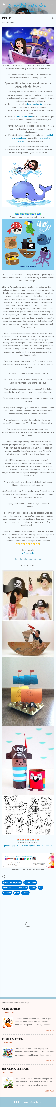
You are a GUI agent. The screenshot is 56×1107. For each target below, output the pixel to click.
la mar (32, 887)
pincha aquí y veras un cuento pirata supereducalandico (28, 846)
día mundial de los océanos (15, 887)
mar (40, 887)
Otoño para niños (12, 1008)
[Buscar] (52, 5)
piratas (25, 893)
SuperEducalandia (26, 5)
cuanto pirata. (30, 882)
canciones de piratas (12, 882)
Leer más (49, 1030)
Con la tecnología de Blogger (29, 1102)
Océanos (7, 893)
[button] (52, 18)
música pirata (28, 553)
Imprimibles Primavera (15, 1068)
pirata (16, 893)
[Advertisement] (28, 975)
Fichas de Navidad (12, 1038)
